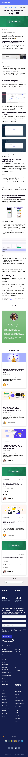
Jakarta (12, 645)
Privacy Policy (17, 754)
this (11, 71)
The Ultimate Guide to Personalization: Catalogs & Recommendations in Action (12, 408)
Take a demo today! (15, 299)
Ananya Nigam (10, 384)
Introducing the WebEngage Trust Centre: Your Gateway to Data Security (13, 370)
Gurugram (14, 644)
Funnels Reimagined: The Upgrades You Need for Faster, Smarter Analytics (12, 446)
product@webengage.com (8, 192)
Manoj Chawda (11, 422)
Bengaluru (8, 644)
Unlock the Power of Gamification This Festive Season (13, 521)
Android (3, 273)
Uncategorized (14, 7)
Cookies (22, 754)
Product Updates (7, 7)
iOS (21, 271)
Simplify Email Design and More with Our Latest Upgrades (13, 558)
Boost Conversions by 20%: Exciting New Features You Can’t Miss (13, 484)
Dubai (8, 645)
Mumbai (3, 644)
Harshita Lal (12, 323)
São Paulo (4, 645)
